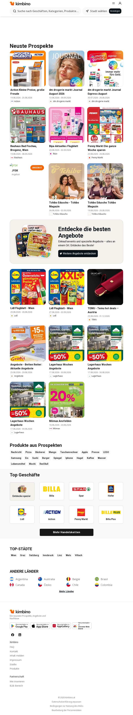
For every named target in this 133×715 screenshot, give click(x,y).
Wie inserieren (17, 681)
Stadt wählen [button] (98, 11)
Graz (22, 555)
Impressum (16, 659)
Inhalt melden (17, 655)
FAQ (12, 646)
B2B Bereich (16, 685)
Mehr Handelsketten (66, 532)
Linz (59, 555)
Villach (78, 555)
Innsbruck (48, 555)
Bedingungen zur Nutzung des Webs (66, 706)
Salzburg (34, 555)
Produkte (14, 668)
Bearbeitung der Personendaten (66, 710)
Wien (13, 555)
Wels (68, 555)
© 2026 (66, 697)
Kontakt (14, 651)
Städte (13, 664)
